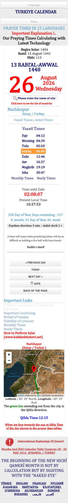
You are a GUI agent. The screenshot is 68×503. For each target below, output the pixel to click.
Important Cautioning (19, 313)
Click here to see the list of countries (31, 103)
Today (35, 269)
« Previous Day (35, 262)
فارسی (36, 494)
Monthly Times (22, 178)
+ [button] (9, 354)
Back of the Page (35, 290)
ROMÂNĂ (54, 490)
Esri (39, 395)
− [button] (9, 360)
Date (37, 283)
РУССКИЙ (57, 483)
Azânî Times (44, 120)
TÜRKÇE (6, 483)
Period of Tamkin (16, 317)
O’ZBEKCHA (12, 490)
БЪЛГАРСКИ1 (52, 487)
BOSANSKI (21, 494)
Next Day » (35, 276)
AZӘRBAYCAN (34, 490)
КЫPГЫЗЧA (30, 487)
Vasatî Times (23, 120)
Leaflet (21, 395)
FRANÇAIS (39, 483)
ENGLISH (22, 483)
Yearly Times (46, 178)
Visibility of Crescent (19, 321)
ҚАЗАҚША (10, 487)
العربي (50, 494)
